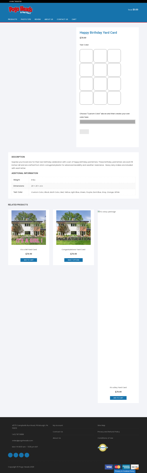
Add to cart (107, 139)
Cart (74, 19)
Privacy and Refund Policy (109, 431)
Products (12, 19)
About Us (49, 19)
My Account (58, 425)
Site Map (101, 425)
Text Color (84, 45)
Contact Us (62, 19)
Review (38, 19)
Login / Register (15, 1)
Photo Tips (26, 19)
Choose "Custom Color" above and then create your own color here (105, 115)
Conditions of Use (105, 438)
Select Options (73, 260)
